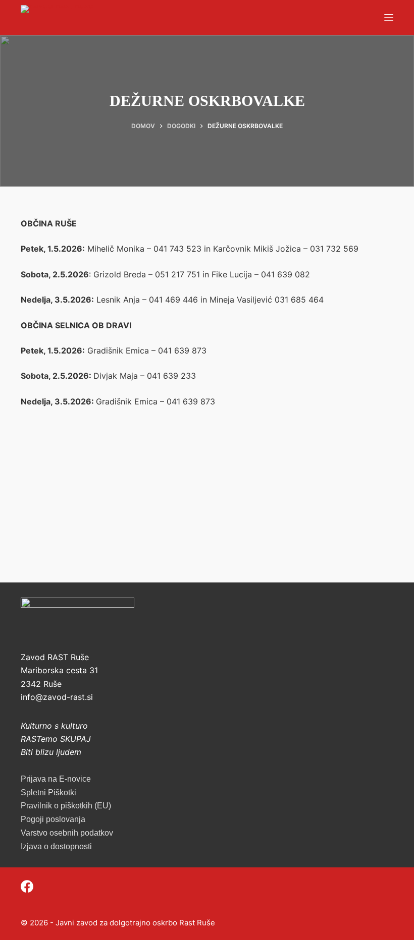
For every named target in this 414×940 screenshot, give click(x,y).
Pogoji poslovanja (53, 819)
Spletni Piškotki (48, 792)
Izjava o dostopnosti (56, 846)
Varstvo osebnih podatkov (67, 833)
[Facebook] (27, 886)
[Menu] (388, 17)
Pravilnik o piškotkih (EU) (66, 805)
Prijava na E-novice (56, 779)
